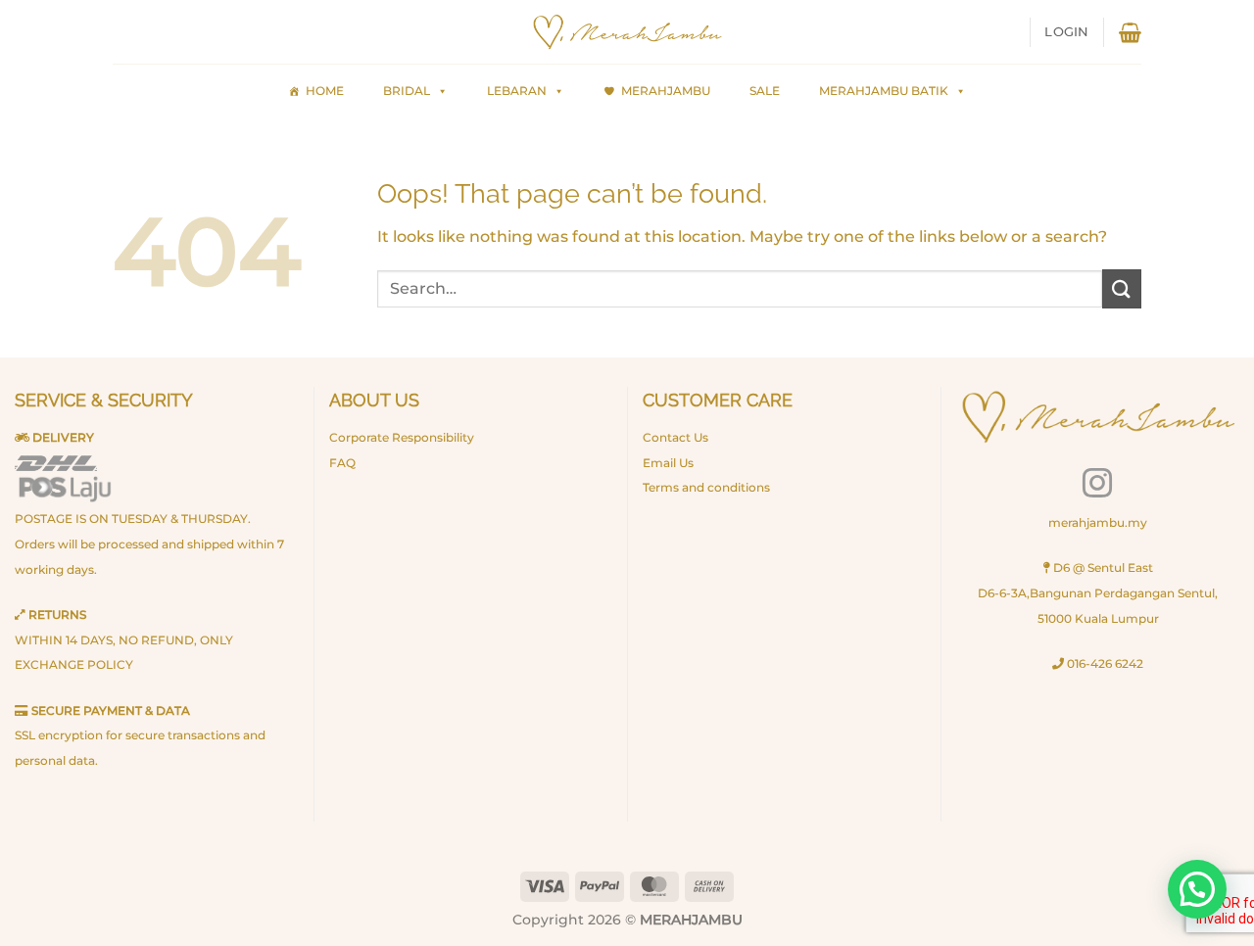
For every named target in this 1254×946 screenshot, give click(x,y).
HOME (325, 90)
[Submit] (1121, 288)
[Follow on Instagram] (1097, 485)
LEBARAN (517, 90)
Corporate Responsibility (401, 437)
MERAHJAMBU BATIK (883, 90)
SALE (764, 90)
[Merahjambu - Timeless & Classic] (627, 32)
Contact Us (675, 437)
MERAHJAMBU (665, 90)
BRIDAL (406, 90)
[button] (1066, 32)
